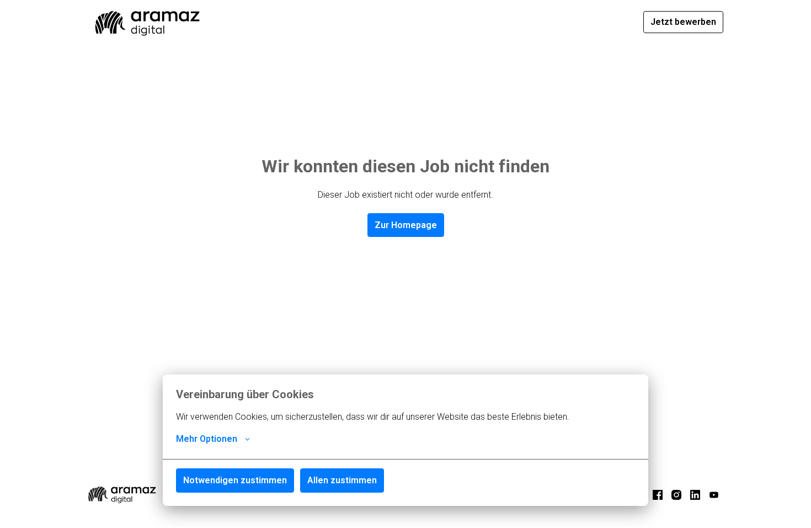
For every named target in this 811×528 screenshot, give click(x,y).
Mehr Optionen (206, 439)
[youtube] (714, 494)
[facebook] (657, 494)
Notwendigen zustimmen (235, 480)
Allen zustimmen (342, 480)
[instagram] (676, 494)
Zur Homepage (406, 225)
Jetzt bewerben (683, 22)
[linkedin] (695, 494)
